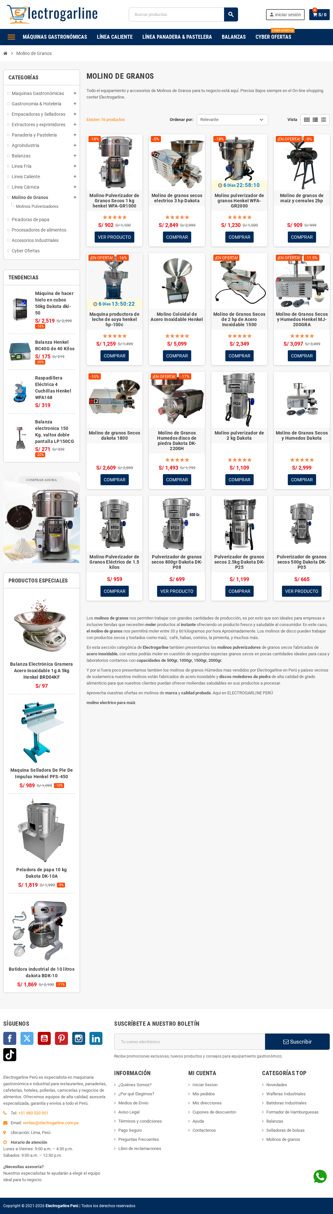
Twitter (26, 1038)
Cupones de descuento (214, 1112)
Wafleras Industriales (286, 1093)
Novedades (276, 1084)
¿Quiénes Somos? (135, 1084)
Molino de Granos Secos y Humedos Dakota (302, 435)
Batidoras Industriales (286, 1103)
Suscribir (300, 1041)
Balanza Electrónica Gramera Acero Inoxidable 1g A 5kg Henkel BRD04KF (41, 670)
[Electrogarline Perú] (52, 14)
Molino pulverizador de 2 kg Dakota (239, 435)
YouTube (44, 1038)
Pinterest (61, 1038)
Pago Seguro (130, 1130)
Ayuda (198, 1121)
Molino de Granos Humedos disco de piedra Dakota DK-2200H (176, 440)
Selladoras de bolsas (285, 1130)
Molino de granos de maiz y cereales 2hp (302, 198)
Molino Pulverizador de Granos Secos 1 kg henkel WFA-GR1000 (114, 200)
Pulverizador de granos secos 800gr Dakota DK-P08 (177, 562)
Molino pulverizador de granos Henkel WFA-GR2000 (239, 200)
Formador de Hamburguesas (292, 1112)
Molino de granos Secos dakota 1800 (114, 435)
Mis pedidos (204, 1093)
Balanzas (274, 1121)
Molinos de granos (283, 1139)
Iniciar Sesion (205, 1084)
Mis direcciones (207, 1103)
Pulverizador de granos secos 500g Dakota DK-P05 (301, 562)
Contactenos (204, 1130)
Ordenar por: (181, 119)
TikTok (9, 1054)
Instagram (78, 1038)
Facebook (9, 1038)
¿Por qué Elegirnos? (136, 1093)
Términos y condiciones (140, 1121)
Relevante (209, 119)
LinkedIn (95, 1038)
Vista (292, 119)
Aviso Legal (129, 1112)
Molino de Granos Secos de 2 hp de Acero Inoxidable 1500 (239, 319)
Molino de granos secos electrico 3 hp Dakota (177, 198)
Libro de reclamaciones (139, 1148)
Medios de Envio (133, 1103)
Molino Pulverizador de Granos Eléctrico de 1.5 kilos (114, 562)
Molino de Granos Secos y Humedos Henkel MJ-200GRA (302, 319)
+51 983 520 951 (33, 1113)
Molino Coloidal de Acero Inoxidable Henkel (177, 317)
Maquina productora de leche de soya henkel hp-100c (114, 319)
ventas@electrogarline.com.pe (51, 1122)
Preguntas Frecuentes (138, 1139)
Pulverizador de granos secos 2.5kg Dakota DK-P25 (239, 562)
